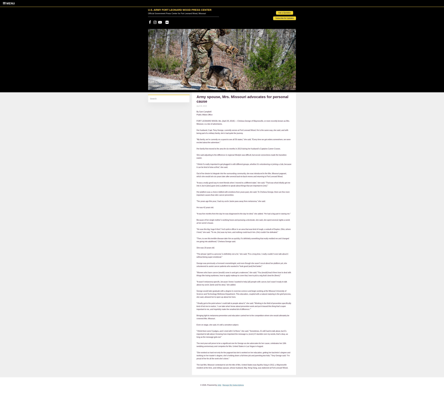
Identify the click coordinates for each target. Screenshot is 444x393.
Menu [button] (10, 3)
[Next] (291, 60)
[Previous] (152, 60)
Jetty (219, 385)
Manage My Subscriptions (233, 385)
